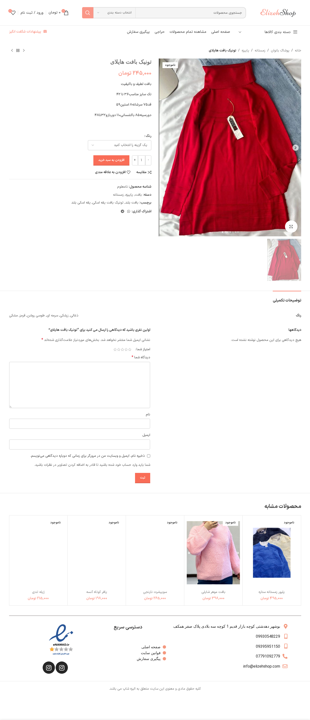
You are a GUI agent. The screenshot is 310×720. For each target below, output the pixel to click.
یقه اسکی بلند (81, 202)
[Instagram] (62, 667)
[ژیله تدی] (38, 552)
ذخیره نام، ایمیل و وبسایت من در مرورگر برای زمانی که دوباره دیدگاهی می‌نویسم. (87, 455)
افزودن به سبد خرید (111, 160)
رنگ (148, 136)
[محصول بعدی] (12, 51)
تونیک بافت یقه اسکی (108, 202)
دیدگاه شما (141, 357)
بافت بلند (131, 202)
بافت (138, 194)
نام (148, 414)
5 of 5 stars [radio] (115, 349)
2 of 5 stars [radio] (126, 349)
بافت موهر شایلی (213, 592)
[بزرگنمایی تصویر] (291, 226)
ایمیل (146, 435)
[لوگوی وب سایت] (280, 12)
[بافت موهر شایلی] (213, 552)
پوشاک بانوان (280, 50)
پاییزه (245, 50)
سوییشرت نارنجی (155, 592)
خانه (298, 50)
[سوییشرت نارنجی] (155, 552)
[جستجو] (87, 12)
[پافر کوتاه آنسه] (96, 552)
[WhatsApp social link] (129, 211)
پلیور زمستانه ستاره (272, 592)
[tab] (287, 298)
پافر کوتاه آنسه (96, 592)
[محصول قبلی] (24, 51)
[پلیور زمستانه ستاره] (271, 552)
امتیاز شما (143, 349)
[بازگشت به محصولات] (18, 51)
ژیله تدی (38, 592)
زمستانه (260, 50)
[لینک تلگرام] (122, 211)
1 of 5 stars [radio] (130, 349)
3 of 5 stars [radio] (122, 349)
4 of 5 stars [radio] (119, 349)
